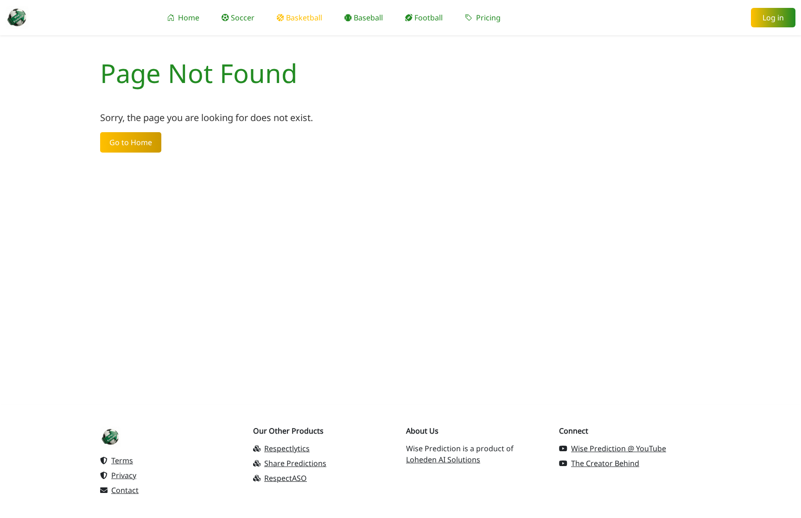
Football (428, 18)
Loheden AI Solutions (443, 459)
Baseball (367, 18)
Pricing (487, 18)
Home (187, 18)
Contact (125, 490)
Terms (122, 460)
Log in (773, 18)
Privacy (123, 475)
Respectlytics (287, 448)
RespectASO (285, 478)
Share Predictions (295, 463)
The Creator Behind (605, 463)
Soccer (241, 18)
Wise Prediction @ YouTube (618, 448)
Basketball (303, 18)
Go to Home (130, 142)
